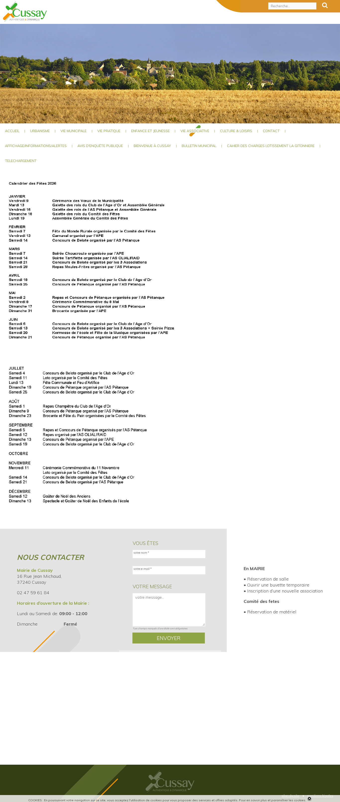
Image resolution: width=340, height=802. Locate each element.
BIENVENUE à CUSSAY (152, 146)
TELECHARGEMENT (21, 161)
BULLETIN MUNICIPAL (199, 146)
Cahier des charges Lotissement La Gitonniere (271, 146)
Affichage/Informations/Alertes (36, 146)
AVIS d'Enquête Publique (100, 146)
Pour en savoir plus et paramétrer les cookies (272, 800)
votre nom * (141, 552)
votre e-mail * (142, 569)
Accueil (12, 131)
